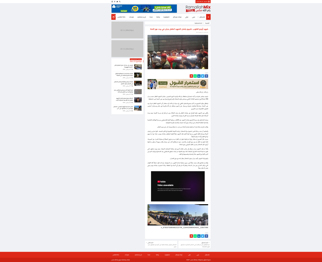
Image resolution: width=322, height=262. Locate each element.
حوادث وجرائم (177, 17)
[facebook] (115, 1)
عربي (193, 17)
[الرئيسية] (208, 17)
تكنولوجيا (166, 17)
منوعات (131, 17)
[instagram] (112, 1)
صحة (151, 17)
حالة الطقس (121, 17)
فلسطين (202, 17)
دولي (186, 17)
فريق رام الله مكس (116, 260)
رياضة (158, 17)
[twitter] (117, 1)
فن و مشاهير (142, 17)
